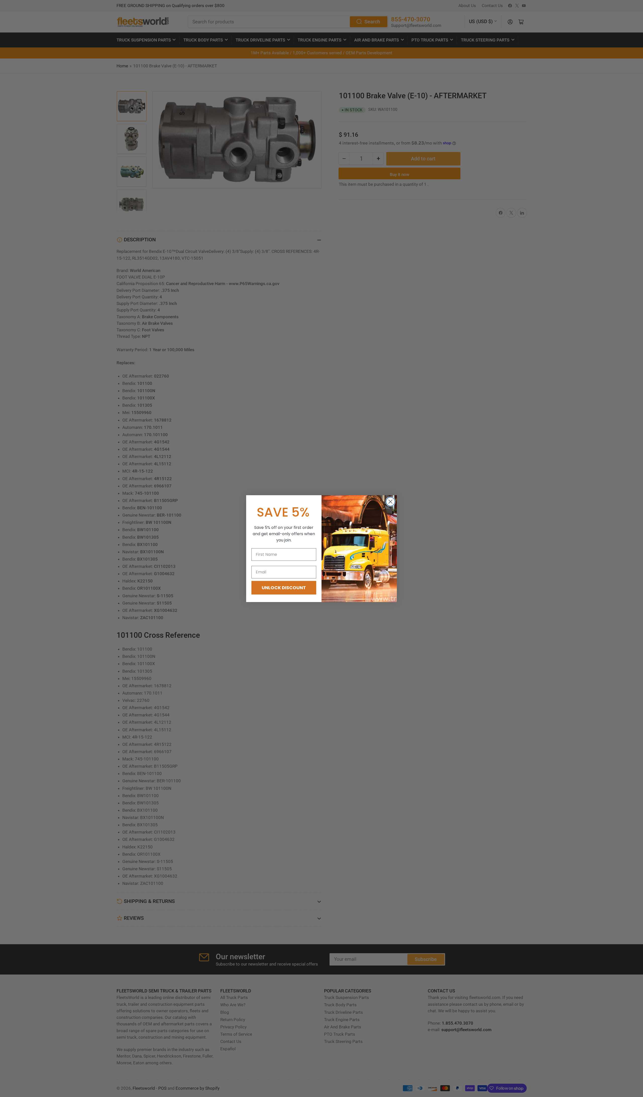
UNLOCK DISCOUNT (284, 587)
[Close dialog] (390, 501)
